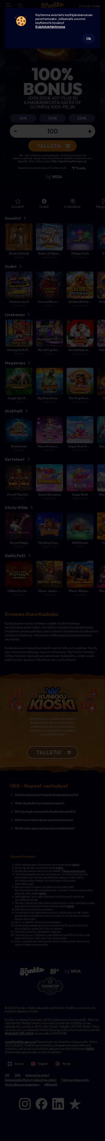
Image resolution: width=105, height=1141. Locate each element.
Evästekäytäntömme (50, 27)
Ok (88, 38)
